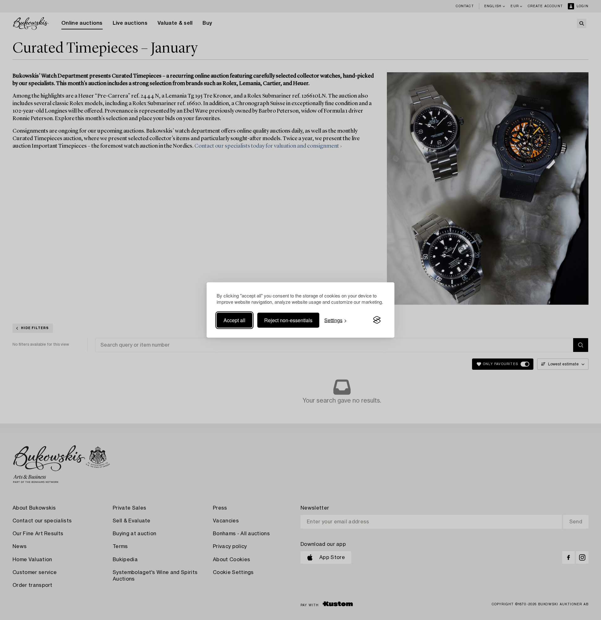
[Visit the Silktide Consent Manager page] (376, 320)
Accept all (234, 319)
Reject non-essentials (288, 319)
